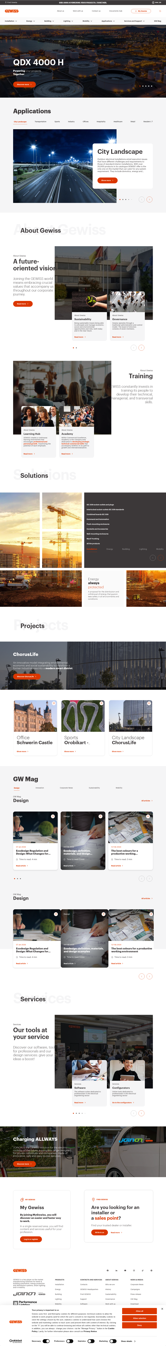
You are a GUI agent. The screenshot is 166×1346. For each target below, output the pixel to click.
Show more (106, 180)
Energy (29, 21)
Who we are (110, 1284)
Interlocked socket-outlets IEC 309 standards (105, 509)
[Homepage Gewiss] (12, 11)
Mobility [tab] (119, 788)
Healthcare (118, 122)
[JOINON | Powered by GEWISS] (29, 1294)
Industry (71, 122)
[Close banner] (162, 1309)
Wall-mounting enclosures (97, 534)
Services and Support (133, 21)
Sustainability (110, 1294)
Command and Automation (98, 519)
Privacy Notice (90, 1331)
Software (83, 1304)
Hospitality (101, 122)
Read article (21, 866)
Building (47, 21)
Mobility (86, 21)
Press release (136, 1294)
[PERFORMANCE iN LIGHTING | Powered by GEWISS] (29, 1303)
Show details (126, 1341)
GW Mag (157, 21)
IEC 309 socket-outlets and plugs (100, 505)
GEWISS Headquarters (89, 1289)
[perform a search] (160, 11)
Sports (57, 122)
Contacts (83, 1284)
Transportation (40, 122)
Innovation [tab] (40, 788)
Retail (133, 122)
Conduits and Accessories (97, 529)
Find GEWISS (85, 1294)
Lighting (66, 21)
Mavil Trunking (93, 539)
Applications (107, 21)
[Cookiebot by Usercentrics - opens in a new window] (15, 1341)
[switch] (69, 1341)
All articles (145, 801)
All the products (93, 543)
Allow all (139, 1311)
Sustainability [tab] (94, 788)
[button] (119, 199)
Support (83, 1299)
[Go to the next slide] (149, 199)
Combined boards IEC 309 (97, 514)
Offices (85, 122)
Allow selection (139, 1318)
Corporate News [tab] (66, 788)
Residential (148, 122)
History (108, 1289)
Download (135, 1304)
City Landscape (20, 122)
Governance (110, 1299)
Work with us (110, 1304)
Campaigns (135, 1289)
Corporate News (137, 1284)
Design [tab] (17, 788)
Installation (9, 21)
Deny (139, 1325)
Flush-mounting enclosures (98, 524)
